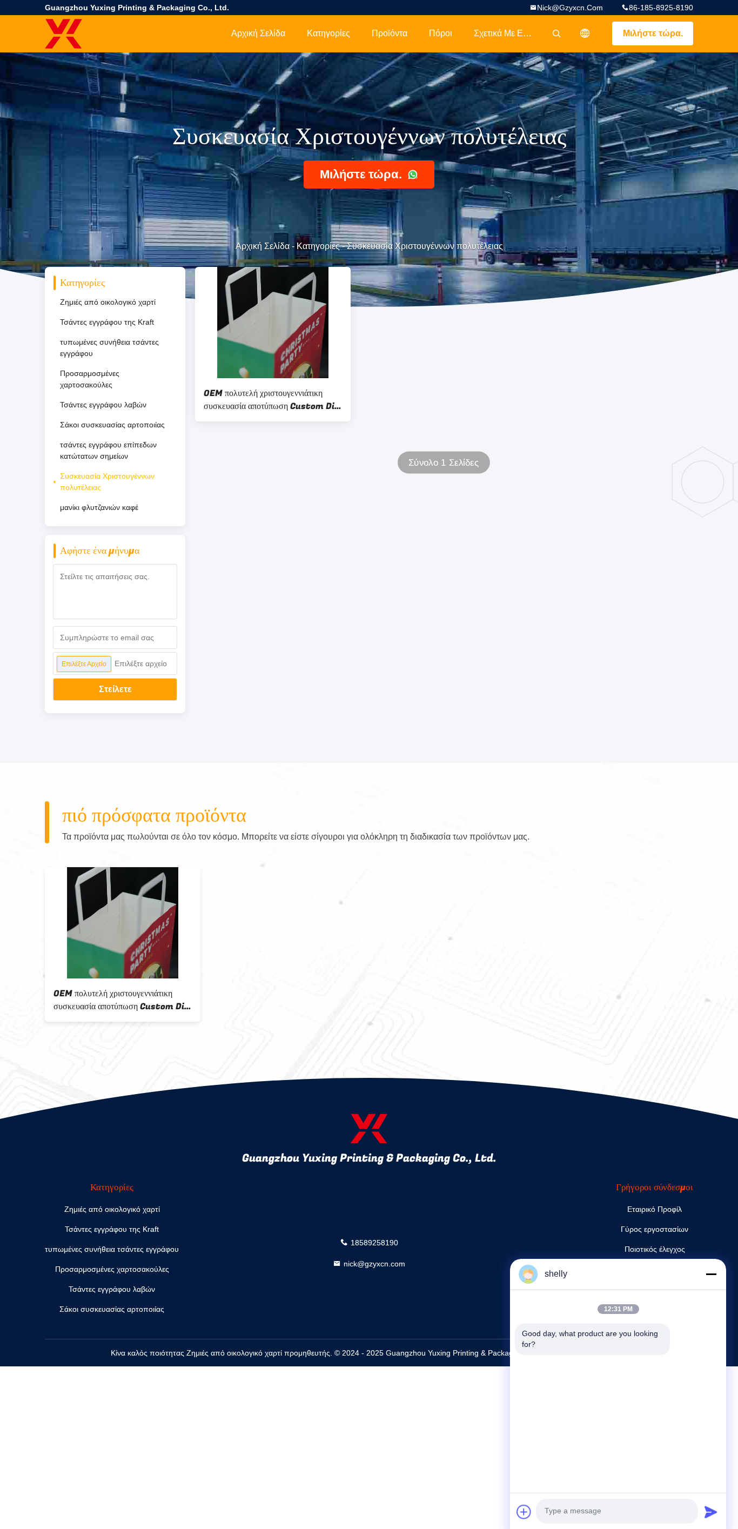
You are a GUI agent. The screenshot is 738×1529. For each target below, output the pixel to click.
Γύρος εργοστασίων (654, 1229)
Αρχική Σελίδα (258, 33)
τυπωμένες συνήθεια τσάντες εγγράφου (109, 348)
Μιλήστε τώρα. (653, 33)
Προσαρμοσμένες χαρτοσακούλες (89, 379)
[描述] (585, 33)
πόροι (440, 33)
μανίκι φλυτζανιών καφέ (99, 507)
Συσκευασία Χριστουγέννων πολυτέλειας (107, 482)
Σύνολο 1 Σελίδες (443, 463)
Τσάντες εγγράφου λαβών (103, 404)
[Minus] (711, 1274)
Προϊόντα (389, 33)
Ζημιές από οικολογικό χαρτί (108, 302)
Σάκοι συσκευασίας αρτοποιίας (112, 424)
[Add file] (524, 1512)
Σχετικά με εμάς (505, 33)
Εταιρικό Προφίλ (654, 1209)
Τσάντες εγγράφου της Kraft (107, 322)
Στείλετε (115, 689)
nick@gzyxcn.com (570, 7)
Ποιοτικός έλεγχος (655, 1249)
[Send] (711, 1512)
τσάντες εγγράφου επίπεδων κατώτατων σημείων (108, 450)
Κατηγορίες (328, 33)
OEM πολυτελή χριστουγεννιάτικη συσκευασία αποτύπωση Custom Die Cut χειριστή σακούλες (271, 400)
